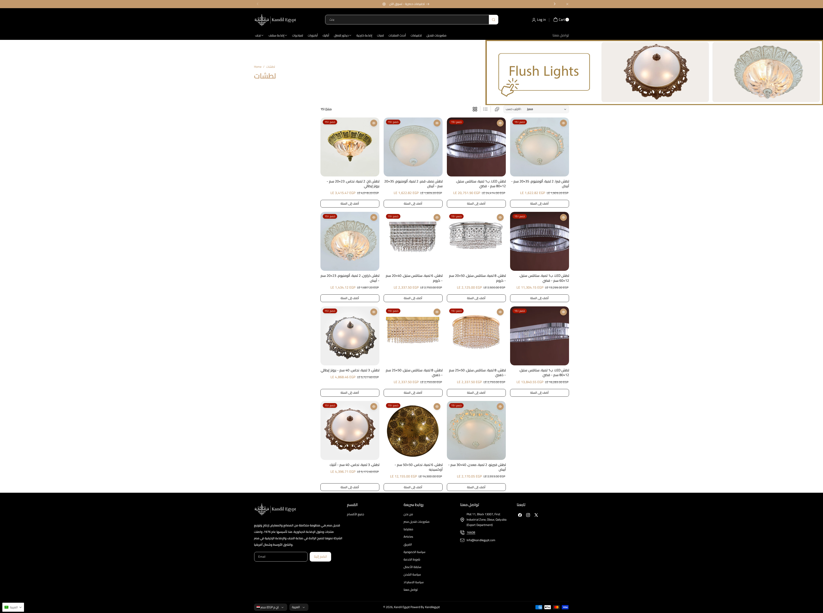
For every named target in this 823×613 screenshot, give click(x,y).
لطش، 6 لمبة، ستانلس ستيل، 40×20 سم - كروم (414, 278)
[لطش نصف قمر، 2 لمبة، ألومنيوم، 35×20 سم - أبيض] (413, 146)
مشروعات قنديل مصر (417, 521)
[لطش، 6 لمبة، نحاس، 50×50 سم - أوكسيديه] (413, 430)
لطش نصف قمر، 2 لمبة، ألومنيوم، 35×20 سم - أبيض (413, 184)
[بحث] (493, 19)
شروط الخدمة (412, 559)
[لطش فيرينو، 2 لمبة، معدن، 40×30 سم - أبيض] (476, 430)
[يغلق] (567, 4)
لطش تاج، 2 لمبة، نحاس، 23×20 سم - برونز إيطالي (353, 184)
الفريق (408, 544)
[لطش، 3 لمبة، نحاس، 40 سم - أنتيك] (349, 430)
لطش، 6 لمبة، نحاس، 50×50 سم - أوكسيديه (419, 467)
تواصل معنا (411, 589)
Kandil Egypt (402, 607)
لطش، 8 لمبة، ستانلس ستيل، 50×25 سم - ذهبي (414, 372)
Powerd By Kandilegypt (425, 607)
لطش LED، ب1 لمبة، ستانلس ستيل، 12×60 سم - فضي (544, 278)
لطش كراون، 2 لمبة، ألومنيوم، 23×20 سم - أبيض (350, 278)
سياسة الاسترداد (414, 582)
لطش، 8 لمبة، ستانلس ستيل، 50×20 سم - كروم (477, 278)
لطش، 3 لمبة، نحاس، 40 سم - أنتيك (354, 464)
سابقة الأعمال (412, 567)
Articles (408, 536)
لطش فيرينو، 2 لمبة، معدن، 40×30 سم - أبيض (477, 467)
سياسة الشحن (412, 574)
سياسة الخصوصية (414, 552)
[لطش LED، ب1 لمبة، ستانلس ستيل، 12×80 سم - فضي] (476, 146)
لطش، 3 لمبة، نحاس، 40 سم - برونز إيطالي (350, 370)
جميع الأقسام (355, 514)
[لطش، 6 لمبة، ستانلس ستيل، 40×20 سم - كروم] (413, 241)
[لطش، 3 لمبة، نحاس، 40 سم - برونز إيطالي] (349, 335)
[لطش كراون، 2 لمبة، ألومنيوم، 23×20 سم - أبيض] (349, 241)
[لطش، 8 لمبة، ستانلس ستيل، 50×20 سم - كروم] (476, 241)
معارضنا (408, 529)
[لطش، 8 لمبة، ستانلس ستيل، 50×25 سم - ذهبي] (413, 335)
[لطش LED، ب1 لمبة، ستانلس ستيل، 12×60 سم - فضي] (539, 241)
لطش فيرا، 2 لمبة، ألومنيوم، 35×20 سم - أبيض (540, 184)
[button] (13, 607)
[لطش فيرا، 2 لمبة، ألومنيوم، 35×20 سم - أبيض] (539, 146)
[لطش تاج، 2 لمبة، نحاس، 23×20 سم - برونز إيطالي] (349, 146)
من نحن (408, 514)
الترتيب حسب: (513, 109)
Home (257, 66)
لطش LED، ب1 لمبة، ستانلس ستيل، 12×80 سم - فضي (481, 184)
